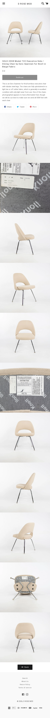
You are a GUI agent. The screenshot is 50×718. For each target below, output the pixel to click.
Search (25, 678)
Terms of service (25, 688)
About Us (25, 681)
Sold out (19, 77)
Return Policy (25, 684)
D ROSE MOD (25, 4)
